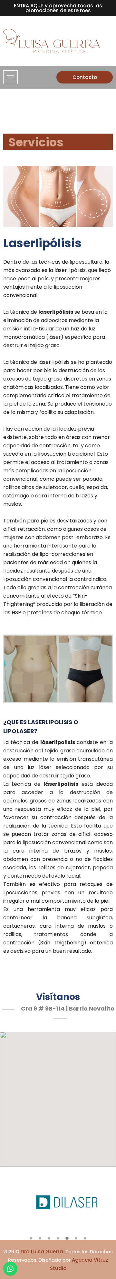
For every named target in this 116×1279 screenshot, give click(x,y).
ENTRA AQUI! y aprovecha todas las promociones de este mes (58, 8)
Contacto (84, 77)
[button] (31, 1238)
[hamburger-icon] (10, 77)
